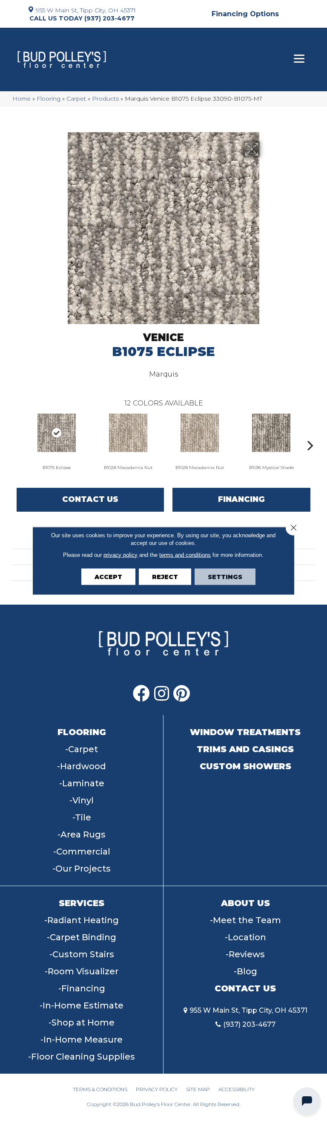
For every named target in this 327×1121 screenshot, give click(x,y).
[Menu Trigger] (299, 58)
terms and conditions (185, 554)
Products (105, 98)
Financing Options (245, 14)
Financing (241, 499)
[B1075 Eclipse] (56, 432)
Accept (108, 576)
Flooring (48, 98)
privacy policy (120, 554)
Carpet (76, 98)
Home (21, 98)
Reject (165, 576)
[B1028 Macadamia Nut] (128, 432)
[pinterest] (181, 693)
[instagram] (161, 693)
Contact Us (90, 499)
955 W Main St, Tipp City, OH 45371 (86, 9)
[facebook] (141, 693)
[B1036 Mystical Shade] (271, 432)
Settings (225, 576)
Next (310, 432)
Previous (16, 432)
